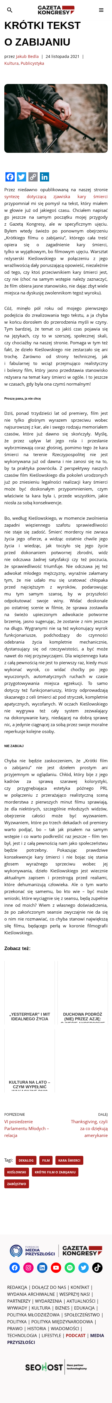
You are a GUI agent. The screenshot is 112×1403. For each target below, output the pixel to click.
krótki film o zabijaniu (55, 1172)
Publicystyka (32, 63)
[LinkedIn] (42, 1268)
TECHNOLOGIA (22, 1335)
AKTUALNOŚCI (81, 1301)
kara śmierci (69, 1160)
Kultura (11, 63)
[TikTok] (97, 1268)
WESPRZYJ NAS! (74, 1294)
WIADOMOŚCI (65, 1328)
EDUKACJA (84, 1308)
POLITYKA (17, 1321)
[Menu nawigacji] (101, 10)
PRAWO (15, 1328)
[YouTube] (56, 1268)
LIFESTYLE (51, 1335)
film (46, 1160)
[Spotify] (70, 1268)
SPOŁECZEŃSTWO (82, 1315)
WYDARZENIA (48, 1301)
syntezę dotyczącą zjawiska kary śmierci (56, 196)
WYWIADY (17, 1308)
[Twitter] (83, 1268)
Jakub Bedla (27, 56)
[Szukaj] (9, 10)
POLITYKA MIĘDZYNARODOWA (62, 1321)
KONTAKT (80, 1287)
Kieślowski (16, 1172)
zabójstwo (16, 1184)
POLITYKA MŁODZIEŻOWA (33, 1315)
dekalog (26, 1160)
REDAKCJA (17, 1287)
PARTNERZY (18, 1301)
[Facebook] (14, 1268)
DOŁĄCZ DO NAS (49, 1287)
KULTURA (41, 1308)
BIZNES (62, 1308)
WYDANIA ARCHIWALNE (31, 1294)
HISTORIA (36, 1328)
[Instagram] (28, 1268)
